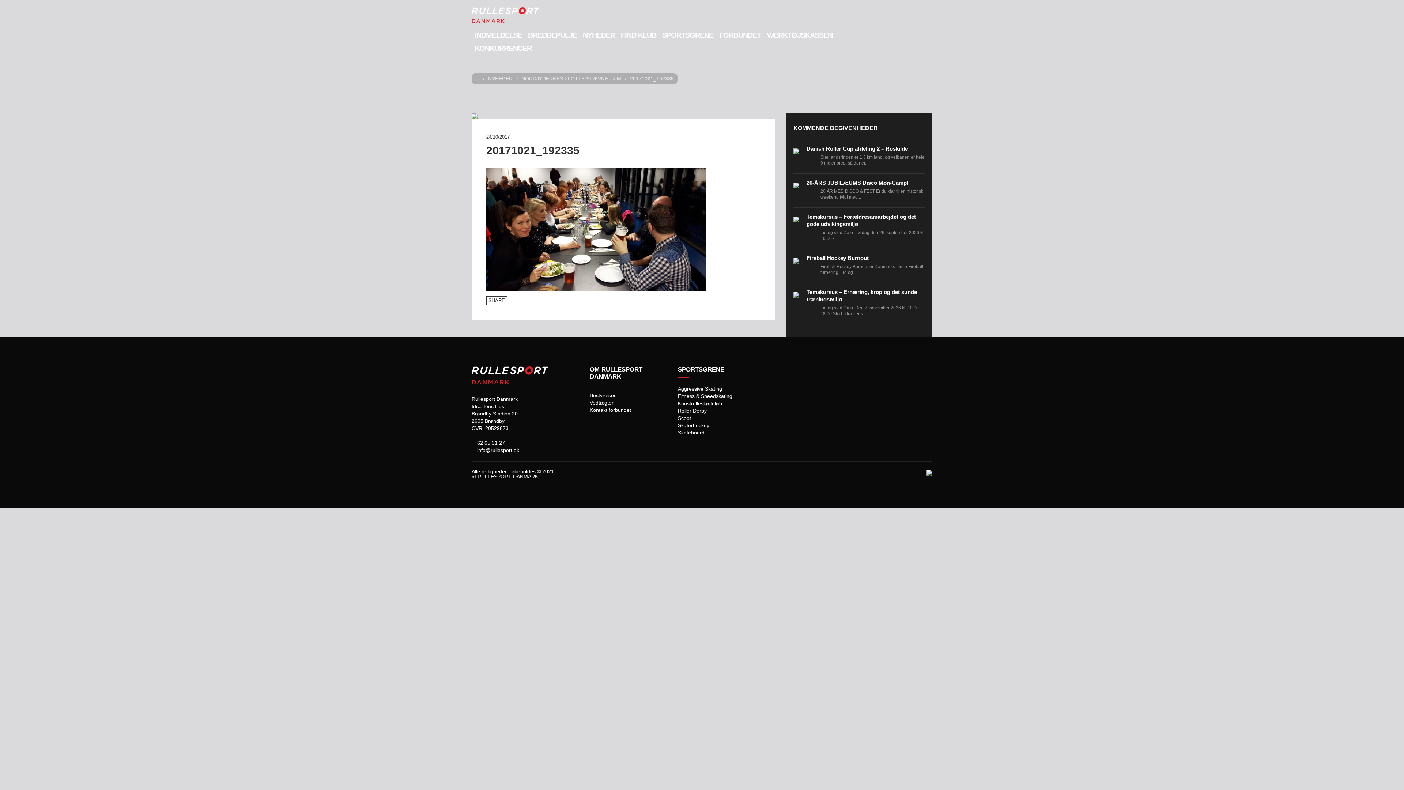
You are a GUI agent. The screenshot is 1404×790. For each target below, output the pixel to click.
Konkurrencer (503, 48)
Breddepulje (552, 35)
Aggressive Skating (700, 389)
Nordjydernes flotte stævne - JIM (571, 79)
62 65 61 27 (490, 443)
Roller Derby (692, 411)
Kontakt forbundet (610, 410)
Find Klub (638, 35)
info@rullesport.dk (497, 450)
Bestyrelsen (603, 395)
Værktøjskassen (800, 35)
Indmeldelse (498, 35)
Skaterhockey (693, 425)
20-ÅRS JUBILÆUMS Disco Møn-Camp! (858, 183)
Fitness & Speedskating (705, 396)
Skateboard (691, 433)
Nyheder (599, 35)
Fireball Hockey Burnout (838, 258)
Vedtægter (602, 403)
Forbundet (740, 35)
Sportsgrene (687, 35)
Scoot (684, 418)
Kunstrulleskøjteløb (700, 403)
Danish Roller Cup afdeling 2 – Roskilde (857, 149)
